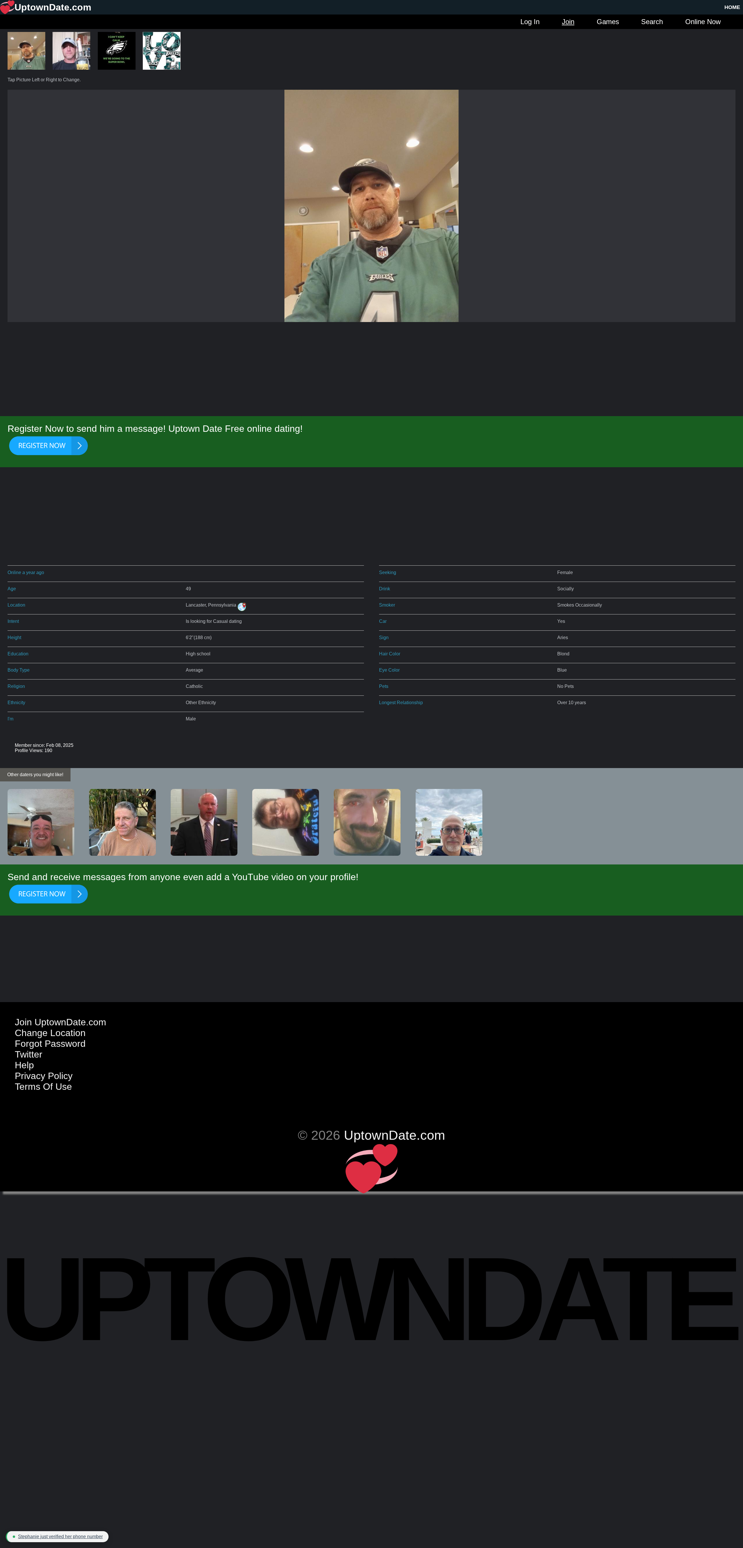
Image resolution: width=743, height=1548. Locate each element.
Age (12, 588)
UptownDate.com (394, 1135)
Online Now (703, 22)
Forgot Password (50, 1043)
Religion (16, 686)
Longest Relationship (401, 702)
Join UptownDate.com (60, 1022)
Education (18, 653)
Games (608, 22)
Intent (13, 621)
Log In (530, 22)
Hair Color (389, 653)
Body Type (19, 670)
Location (16, 605)
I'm (10, 718)
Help (24, 1065)
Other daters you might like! (35, 774)
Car (383, 621)
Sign (384, 637)
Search (652, 22)
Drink (384, 588)
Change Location (50, 1033)
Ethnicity (16, 702)
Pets (383, 686)
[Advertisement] (371, 370)
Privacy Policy (44, 1076)
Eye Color (389, 670)
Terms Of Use (43, 1086)
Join (568, 22)
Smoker (387, 605)
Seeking (387, 572)
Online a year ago (26, 572)
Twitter (28, 1054)
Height (14, 637)
